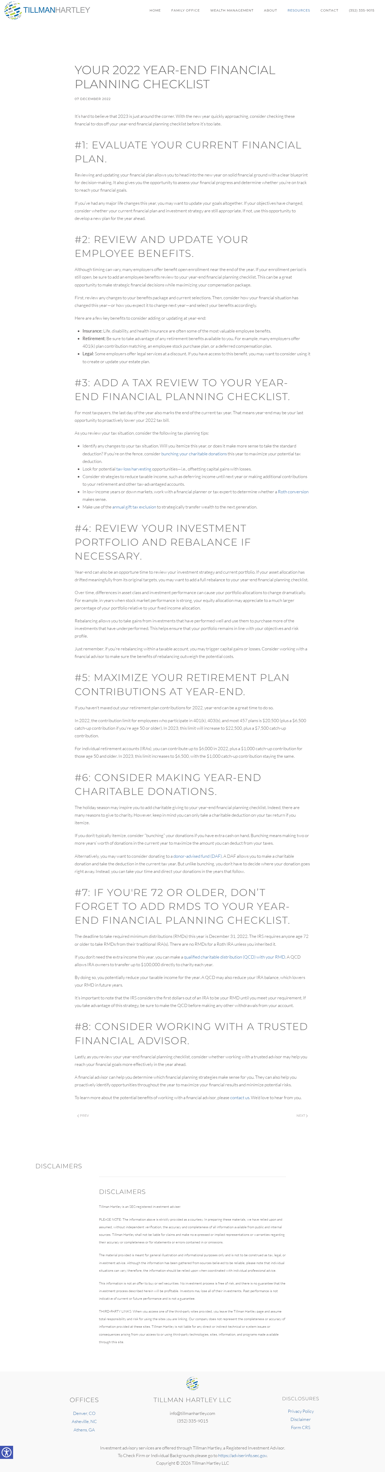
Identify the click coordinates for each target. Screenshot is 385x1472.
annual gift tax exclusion (134, 507)
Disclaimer (300, 1419)
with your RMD (270, 957)
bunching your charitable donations (194, 453)
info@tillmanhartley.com (192, 1413)
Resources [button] (299, 10)
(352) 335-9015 (362, 10)
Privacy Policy (301, 1411)
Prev (84, 1115)
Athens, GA (84, 1429)
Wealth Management (232, 10)
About (270, 10)
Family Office (185, 10)
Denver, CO (84, 1413)
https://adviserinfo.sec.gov (242, 1455)
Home (155, 10)
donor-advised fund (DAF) (197, 856)
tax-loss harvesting (133, 469)
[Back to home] (46, 10)
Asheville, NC (84, 1421)
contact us (239, 1097)
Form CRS (300, 1427)
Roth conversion (293, 491)
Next (300, 1115)
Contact (329, 10)
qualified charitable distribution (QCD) (220, 957)
